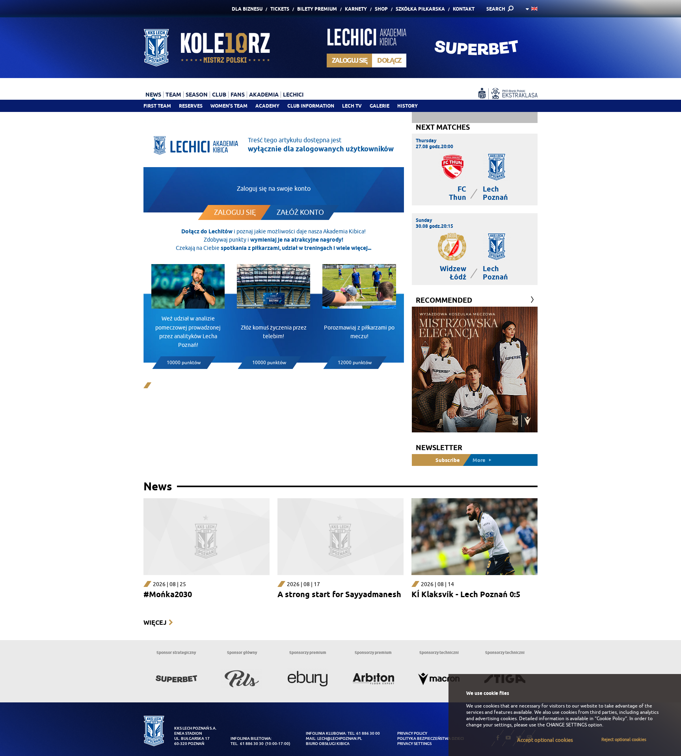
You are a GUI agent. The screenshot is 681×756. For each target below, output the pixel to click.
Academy (267, 106)
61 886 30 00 (368, 733)
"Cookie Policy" (611, 718)
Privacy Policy (412, 733)
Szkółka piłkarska (420, 9)
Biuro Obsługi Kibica (328, 743)
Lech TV (352, 106)
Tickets (279, 9)
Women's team (228, 106)
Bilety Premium (317, 9)
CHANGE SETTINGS (566, 725)
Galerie (379, 106)
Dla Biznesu (247, 9)
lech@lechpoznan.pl (339, 738)
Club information (310, 106)
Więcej (154, 622)
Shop (381, 9)
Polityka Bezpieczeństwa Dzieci (430, 738)
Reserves (191, 106)
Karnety (356, 9)
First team (157, 106)
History (407, 106)
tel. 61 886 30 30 (247, 743)
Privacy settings (414, 743)
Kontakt (463, 9)
